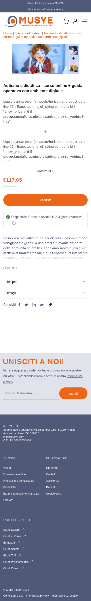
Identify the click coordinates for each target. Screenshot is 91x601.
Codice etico (53, 493)
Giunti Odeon (11, 568)
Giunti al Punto (12, 536)
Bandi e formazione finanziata (21, 493)
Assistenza (52, 480)
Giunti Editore (11, 529)
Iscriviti (73, 393)
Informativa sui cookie (65, 595)
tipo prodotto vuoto (28, 33)
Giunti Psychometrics (15, 562)
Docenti (50, 487)
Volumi (7, 467)
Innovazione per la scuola (18, 480)
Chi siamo (52, 467)
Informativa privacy (37, 595)
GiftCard (8, 500)
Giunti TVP (9, 555)
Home (7, 33)
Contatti (50, 474)
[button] (85, 21)
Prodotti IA (9, 487)
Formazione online (14, 474)
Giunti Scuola (11, 549)
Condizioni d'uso (13, 595)
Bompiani (9, 542)
